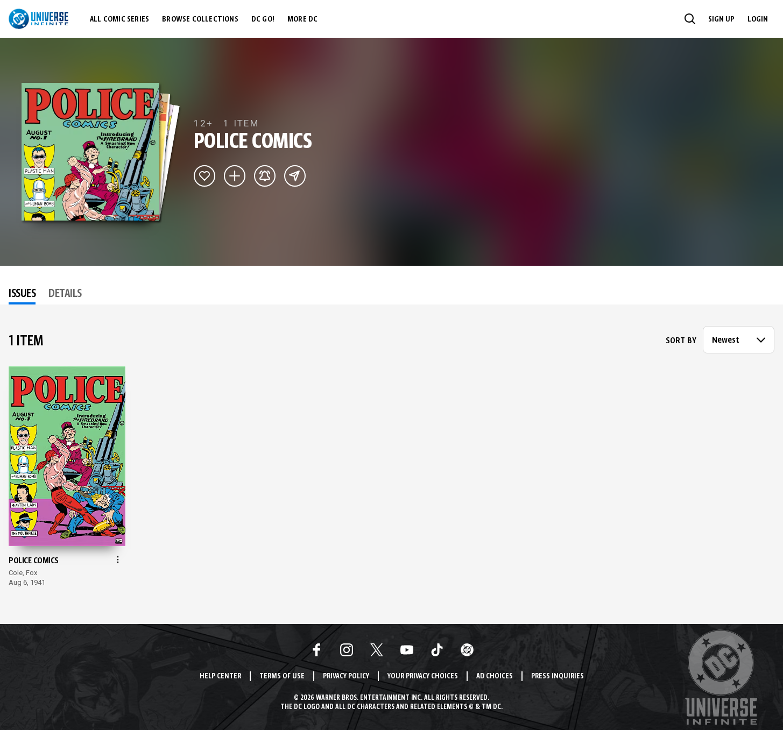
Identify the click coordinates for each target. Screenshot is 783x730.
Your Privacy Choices (422, 676)
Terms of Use (282, 676)
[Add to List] (234, 176)
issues (22, 294)
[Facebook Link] (316, 649)
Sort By (681, 341)
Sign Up (721, 19)
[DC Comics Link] (467, 649)
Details (65, 294)
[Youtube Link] (406, 649)
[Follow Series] (265, 176)
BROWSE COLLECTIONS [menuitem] (200, 19)
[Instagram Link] (346, 649)
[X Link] (376, 649)
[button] (689, 18)
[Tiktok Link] (437, 649)
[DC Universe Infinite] (38, 19)
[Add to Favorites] (204, 176)
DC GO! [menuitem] (262, 19)
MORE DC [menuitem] (302, 19)
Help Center (220, 676)
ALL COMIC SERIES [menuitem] (119, 19)
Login (757, 19)
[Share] (295, 176)
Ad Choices (494, 676)
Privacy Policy (346, 676)
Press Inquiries (557, 676)
